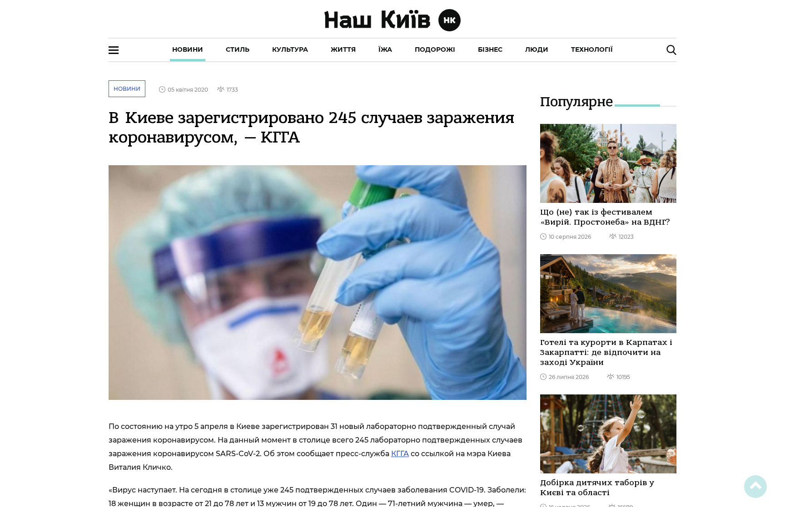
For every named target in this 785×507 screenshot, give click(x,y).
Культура (290, 49)
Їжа (385, 49)
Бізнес (490, 49)
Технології (592, 49)
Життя (343, 49)
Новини (187, 49)
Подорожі (435, 49)
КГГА (400, 453)
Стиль (237, 49)
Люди (536, 49)
